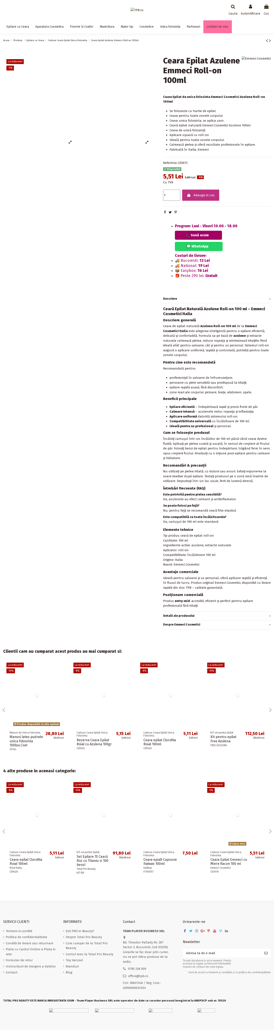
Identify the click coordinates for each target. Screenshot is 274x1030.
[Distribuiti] (165, 212)
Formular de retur (19, 960)
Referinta (170, 163)
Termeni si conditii (19, 931)
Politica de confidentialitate (26, 937)
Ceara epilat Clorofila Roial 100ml (159, 742)
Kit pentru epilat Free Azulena (223, 739)
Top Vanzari (74, 960)
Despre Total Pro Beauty (84, 937)
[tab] (217, 299)
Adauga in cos (204, 195)
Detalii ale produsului (178, 616)
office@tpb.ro (138, 976)
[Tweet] (170, 212)
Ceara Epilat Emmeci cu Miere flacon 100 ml (228, 862)
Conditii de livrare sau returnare (29, 943)
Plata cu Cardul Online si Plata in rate (31, 951)
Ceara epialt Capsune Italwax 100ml (160, 862)
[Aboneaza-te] (266, 953)
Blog (69, 972)
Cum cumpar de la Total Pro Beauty (87, 945)
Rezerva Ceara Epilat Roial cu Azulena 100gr (94, 742)
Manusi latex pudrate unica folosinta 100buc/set (26, 741)
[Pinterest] (175, 212)
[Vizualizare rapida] (63, 669)
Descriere (170, 299)
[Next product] (270, 40)
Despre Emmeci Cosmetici (181, 624)
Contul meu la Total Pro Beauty (89, 954)
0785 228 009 (137, 969)
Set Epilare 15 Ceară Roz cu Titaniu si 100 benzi (92, 861)
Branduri (72, 966)
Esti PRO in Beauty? (80, 931)
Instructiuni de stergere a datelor (31, 966)
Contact (12, 972)
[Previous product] (267, 40)
